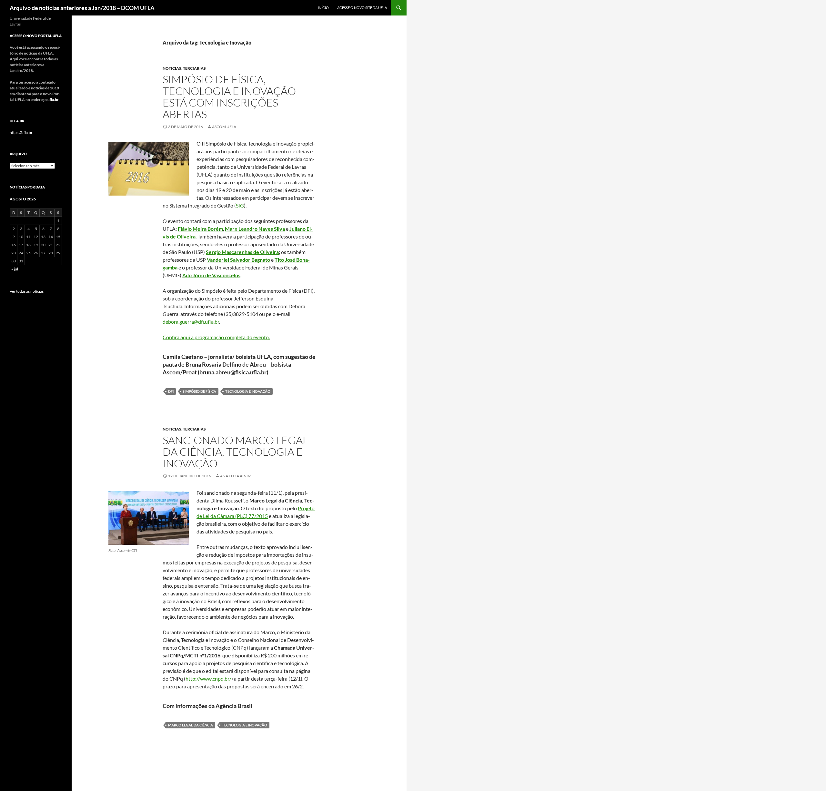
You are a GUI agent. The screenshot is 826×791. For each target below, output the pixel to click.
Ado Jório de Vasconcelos (211, 275)
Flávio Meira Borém (200, 229)
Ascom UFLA (224, 126)
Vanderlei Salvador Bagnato (238, 260)
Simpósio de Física (199, 391)
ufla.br (53, 99)
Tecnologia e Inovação (247, 391)
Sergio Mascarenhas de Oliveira (242, 252)
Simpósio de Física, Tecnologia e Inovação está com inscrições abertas (229, 97)
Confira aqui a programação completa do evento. (216, 337)
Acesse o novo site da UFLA (362, 7)
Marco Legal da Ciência (190, 725)
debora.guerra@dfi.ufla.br (191, 322)
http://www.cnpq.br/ (208, 678)
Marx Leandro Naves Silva (255, 229)
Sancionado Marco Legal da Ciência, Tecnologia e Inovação (235, 451)
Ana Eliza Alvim (235, 475)
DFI (171, 391)
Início (323, 7)
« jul (14, 269)
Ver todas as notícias (27, 291)
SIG (240, 205)
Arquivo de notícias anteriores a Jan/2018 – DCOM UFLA (82, 7)
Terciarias (194, 68)
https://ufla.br (21, 132)
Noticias (172, 68)
